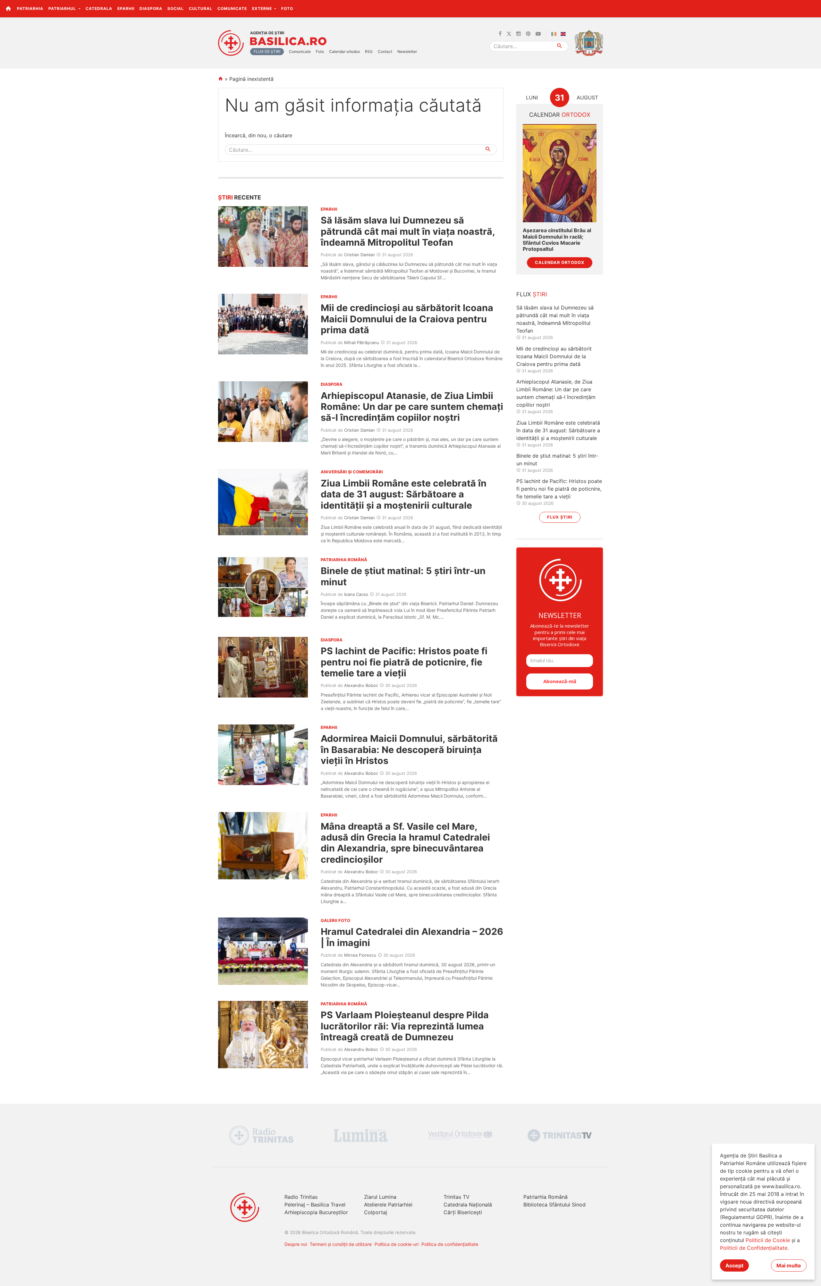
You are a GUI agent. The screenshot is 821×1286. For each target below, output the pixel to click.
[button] (812, 8)
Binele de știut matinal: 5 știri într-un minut (403, 576)
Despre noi (295, 1244)
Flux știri (559, 517)
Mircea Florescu (360, 955)
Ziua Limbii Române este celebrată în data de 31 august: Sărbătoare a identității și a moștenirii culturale (404, 494)
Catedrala (99, 8)
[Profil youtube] (538, 34)
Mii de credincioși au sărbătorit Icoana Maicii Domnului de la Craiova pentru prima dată (407, 318)
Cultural (200, 8)
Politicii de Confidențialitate (753, 1248)
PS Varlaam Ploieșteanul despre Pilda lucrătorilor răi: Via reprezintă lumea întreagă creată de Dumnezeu (405, 1026)
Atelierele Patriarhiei (388, 1204)
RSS (369, 51)
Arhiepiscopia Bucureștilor (316, 1212)
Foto (287, 8)
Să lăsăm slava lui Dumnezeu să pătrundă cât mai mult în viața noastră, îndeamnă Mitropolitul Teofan (408, 231)
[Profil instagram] (518, 34)
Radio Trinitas (300, 1197)
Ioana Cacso (356, 594)
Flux (531, 294)
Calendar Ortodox (559, 262)
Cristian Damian (359, 254)
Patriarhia (30, 8)
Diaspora (151, 8)
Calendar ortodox (344, 51)
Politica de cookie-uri (397, 1244)
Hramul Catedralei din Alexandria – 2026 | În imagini (412, 937)
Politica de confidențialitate (449, 1244)
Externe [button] (262, 8)
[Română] (555, 34)
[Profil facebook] (500, 34)
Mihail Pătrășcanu (361, 342)
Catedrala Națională (468, 1204)
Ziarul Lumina (380, 1197)
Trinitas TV (457, 1197)
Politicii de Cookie (768, 1240)
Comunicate (232, 8)
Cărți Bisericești (463, 1212)
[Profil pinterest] (528, 34)
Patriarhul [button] (62, 8)
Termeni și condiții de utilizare (341, 1244)
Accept (734, 1265)
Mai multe (788, 1265)
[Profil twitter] (509, 34)
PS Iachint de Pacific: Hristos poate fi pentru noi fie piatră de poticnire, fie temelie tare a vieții (404, 662)
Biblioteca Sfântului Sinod (554, 1204)
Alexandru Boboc (361, 685)
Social (175, 8)
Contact (385, 51)
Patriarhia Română (545, 1197)
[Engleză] (564, 34)
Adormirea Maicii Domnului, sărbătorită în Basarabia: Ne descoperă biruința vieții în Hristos (409, 749)
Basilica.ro (288, 41)
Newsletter (407, 51)
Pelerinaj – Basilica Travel (314, 1204)
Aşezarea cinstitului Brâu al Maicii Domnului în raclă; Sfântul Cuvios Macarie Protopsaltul (557, 239)
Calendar (559, 114)
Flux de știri (267, 51)
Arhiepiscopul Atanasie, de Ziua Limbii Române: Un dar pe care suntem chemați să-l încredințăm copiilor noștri (412, 406)
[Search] (559, 46)
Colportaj (375, 1212)
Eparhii (125, 8)
